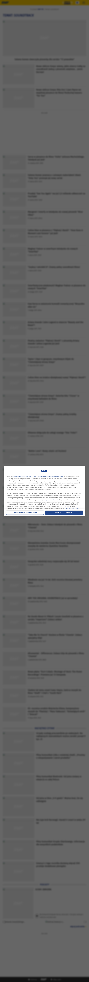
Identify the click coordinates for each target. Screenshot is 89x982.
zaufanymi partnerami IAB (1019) (24, 476)
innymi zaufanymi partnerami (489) (50, 476)
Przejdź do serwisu (64, 512)
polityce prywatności (50, 500)
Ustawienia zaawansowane (25, 512)
